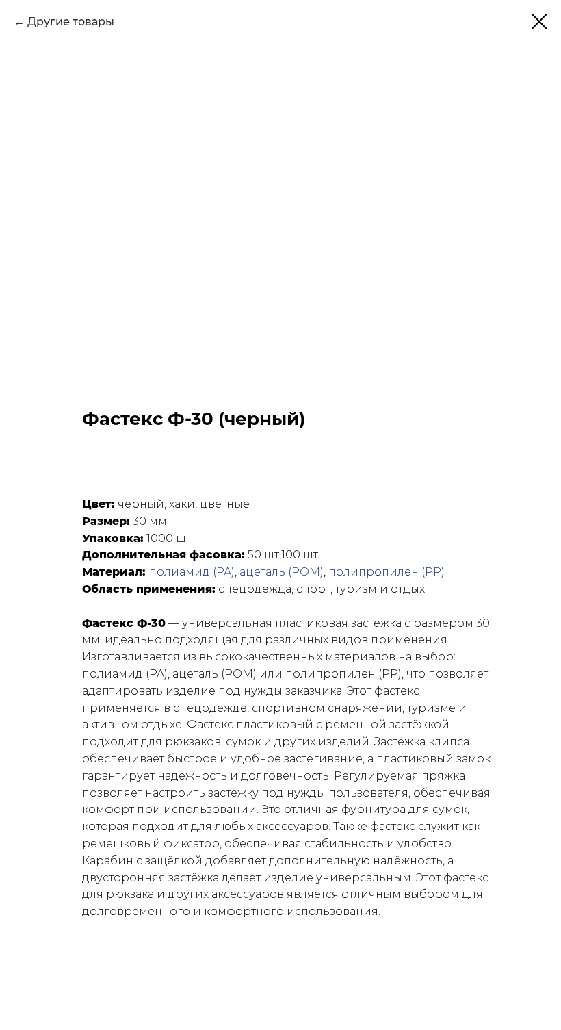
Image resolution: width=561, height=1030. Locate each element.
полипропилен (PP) (386, 571)
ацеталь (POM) (281, 571)
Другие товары (70, 21)
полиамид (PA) (192, 571)
